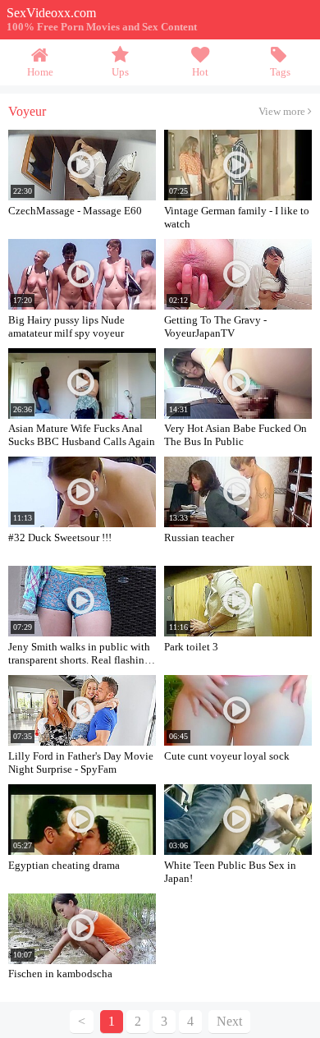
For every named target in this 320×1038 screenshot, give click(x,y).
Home (40, 72)
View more (283, 111)
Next (229, 1021)
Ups (120, 72)
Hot (200, 72)
